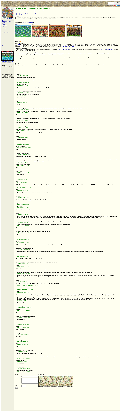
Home (3, 20)
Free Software (4, 25)
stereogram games (110, 49)
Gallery (3, 22)
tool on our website (113, 53)
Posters (3, 27)
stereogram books (107, 60)
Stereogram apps (5, 32)
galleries (102, 49)
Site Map (4, 49)
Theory (3, 30)
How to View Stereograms (21, 14)
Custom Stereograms (6, 28)
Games (3, 24)
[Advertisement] (7, 38)
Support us (4, 47)
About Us (4, 44)
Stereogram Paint (51, 58)
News (3, 45)
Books (3, 26)
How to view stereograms (6, 21)
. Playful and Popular (37, 24)
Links (2, 31)
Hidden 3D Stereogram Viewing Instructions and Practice (27, 13)
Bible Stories (69, 24)
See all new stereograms (28, 22)
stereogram (18, 44)
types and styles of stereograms (69, 46)
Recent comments (6, 46)
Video (2, 23)
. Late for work (19, 24)
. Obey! (51, 24)
